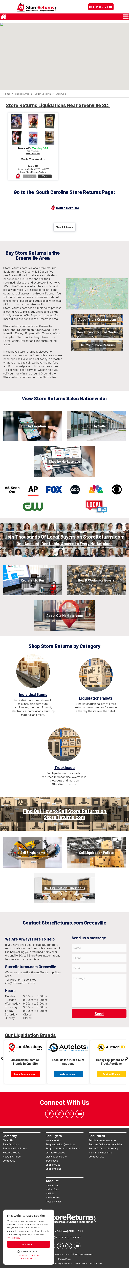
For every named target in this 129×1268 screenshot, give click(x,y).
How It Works (53, 1140)
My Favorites (53, 1197)
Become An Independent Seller (106, 1144)
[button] (28, 1251)
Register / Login (101, 6)
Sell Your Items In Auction (103, 1140)
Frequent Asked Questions (60, 1144)
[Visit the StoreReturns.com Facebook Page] (49, 1114)
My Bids (50, 1193)
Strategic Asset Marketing (103, 1148)
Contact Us (9, 1160)
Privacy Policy (13, 1237)
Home (6, 93)
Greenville (61, 93)
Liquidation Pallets (56, 1156)
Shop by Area (22, 93)
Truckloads (52, 1160)
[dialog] (28, 1237)
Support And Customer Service (63, 1148)
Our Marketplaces (55, 1152)
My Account (52, 1185)
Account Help (53, 1201)
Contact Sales (96, 1156)
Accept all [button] (28, 1244)
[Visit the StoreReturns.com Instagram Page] (59, 1114)
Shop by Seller (53, 1168)
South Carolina (42, 93)
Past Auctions (11, 1144)
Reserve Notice (11, 1152)
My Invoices (52, 1189)
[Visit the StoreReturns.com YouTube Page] (79, 1114)
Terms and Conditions (29, 1255)
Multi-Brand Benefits (100, 1152)
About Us (8, 1140)
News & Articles (12, 1156)
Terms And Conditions (15, 1148)
